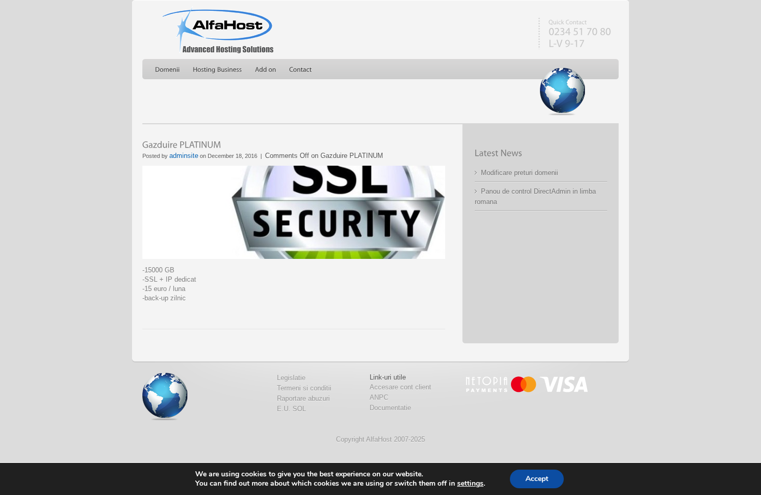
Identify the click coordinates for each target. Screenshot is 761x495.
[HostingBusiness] (217, 70)
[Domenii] (167, 70)
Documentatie (390, 408)
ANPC (379, 397)
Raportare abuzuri (303, 398)
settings (470, 483)
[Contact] (300, 70)
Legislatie (291, 378)
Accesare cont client (400, 387)
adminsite (183, 155)
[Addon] (265, 70)
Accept (536, 479)
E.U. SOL (291, 409)
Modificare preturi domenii (519, 173)
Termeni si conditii (304, 388)
